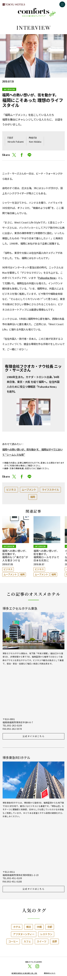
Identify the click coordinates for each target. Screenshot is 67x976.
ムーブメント (29, 489)
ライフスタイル (50, 489)
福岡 (32, 497)
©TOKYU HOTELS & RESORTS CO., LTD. (24, 973)
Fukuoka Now (47, 278)
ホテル (16, 927)
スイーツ (41, 941)
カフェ (27, 941)
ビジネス (11, 489)
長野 (54, 941)
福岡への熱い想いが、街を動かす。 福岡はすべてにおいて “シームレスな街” (32, 451)
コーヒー (13, 941)
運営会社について (49, 973)
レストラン (46, 934)
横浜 (28, 927)
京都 (49, 927)
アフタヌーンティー (23, 934)
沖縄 (39, 927)
